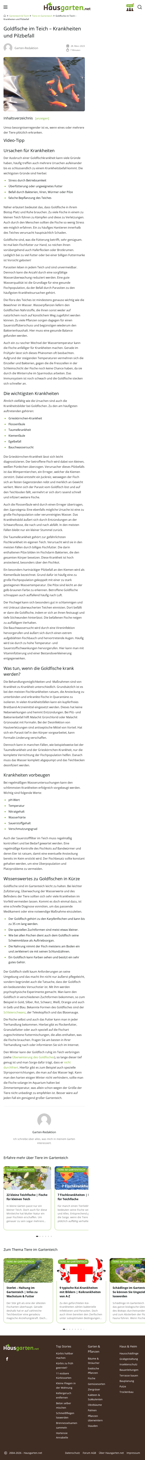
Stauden (93, 1425)
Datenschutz (72, 1453)
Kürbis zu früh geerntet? (64, 1365)
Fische (91, 1378)
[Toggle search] (140, 7)
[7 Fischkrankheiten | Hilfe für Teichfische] (78, 1178)
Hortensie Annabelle (62, 1435)
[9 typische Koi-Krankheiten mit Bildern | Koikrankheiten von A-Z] (81, 1270)
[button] (37, 1236)
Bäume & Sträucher (94, 1360)
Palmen (92, 1410)
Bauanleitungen (129, 1369)
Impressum (133, 1453)
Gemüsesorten (96, 1383)
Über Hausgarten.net (111, 1453)
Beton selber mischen (63, 1405)
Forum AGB (89, 1453)
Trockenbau (127, 1392)
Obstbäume (95, 1404)
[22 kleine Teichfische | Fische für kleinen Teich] (27, 1178)
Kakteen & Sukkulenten (95, 1397)
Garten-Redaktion (26, 48)
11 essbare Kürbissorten (63, 1375)
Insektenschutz (128, 1364)
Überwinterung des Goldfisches (33, 1057)
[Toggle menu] (5, 7)
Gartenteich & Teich (19, 15)
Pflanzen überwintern (95, 1418)
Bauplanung (127, 1380)
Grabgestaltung (129, 1359)
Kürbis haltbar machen (64, 1355)
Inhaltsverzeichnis (26, 118)
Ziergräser (94, 1389)
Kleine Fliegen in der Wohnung (66, 1385)
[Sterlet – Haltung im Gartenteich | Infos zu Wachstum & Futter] (28, 1270)
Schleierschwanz (15, 1012)
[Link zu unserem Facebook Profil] (7, 1358)
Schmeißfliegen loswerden (65, 1415)
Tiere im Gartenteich (42, 15)
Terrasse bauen (129, 1375)
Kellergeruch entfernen (63, 1395)
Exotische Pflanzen (93, 1371)
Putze (123, 1386)
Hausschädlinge (129, 1353)
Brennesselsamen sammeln (66, 1425)
